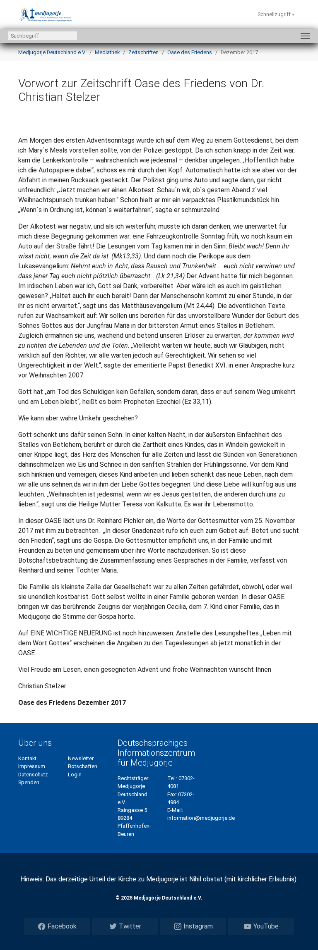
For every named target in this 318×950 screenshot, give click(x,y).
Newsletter (81, 758)
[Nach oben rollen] (300, 932)
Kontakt (27, 758)
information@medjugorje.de (201, 818)
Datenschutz (33, 774)
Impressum (31, 766)
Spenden (28, 782)
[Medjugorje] (45, 14)
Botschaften (82, 766)
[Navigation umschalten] (305, 36)
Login (75, 774)
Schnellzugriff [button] (275, 14)
